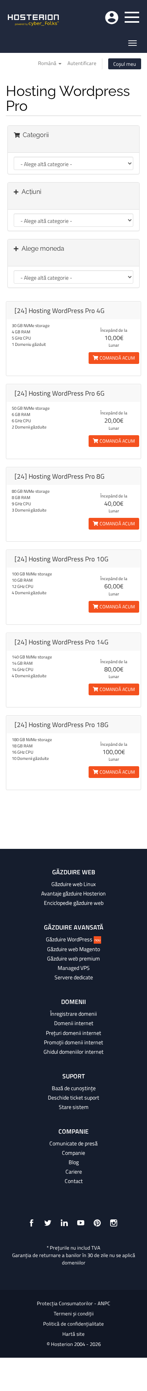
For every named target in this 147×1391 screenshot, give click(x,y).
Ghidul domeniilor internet (73, 1051)
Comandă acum (116, 358)
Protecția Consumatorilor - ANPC (73, 1303)
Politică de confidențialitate (73, 1324)
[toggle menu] (132, 17)
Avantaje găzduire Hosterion (73, 893)
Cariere (73, 1171)
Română (48, 63)
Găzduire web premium (73, 958)
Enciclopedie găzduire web (73, 903)
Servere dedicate (73, 977)
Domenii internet (73, 1023)
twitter (47, 1222)
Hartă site (73, 1334)
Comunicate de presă (73, 1143)
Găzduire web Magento (73, 949)
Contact (74, 1181)
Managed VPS (74, 968)
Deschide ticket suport (73, 1097)
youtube (80, 1222)
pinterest (97, 1222)
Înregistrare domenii (73, 1013)
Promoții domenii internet (73, 1042)
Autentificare (81, 63)
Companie (73, 1153)
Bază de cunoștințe (74, 1088)
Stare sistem (74, 1107)
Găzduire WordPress (73, 939)
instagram (113, 1222)
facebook (31, 1222)
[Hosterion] (33, 20)
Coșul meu (124, 64)
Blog (74, 1162)
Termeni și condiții (74, 1313)
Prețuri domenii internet (73, 1033)
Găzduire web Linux (73, 884)
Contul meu (112, 17)
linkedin (64, 1222)
